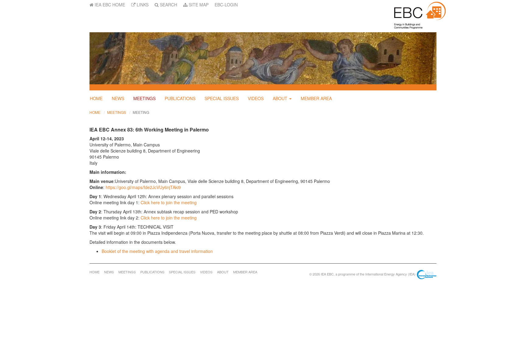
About (280, 98)
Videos (256, 98)
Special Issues (222, 98)
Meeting (141, 112)
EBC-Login (226, 5)
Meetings (144, 98)
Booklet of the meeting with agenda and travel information (157, 251)
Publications (180, 98)
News (118, 98)
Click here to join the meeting (169, 202)
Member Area (316, 98)
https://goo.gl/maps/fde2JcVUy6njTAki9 (143, 187)
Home (96, 98)
